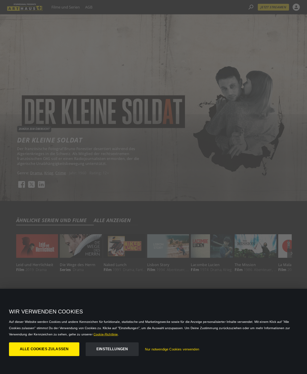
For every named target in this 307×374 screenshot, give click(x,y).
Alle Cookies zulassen (44, 349)
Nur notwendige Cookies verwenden (172, 349)
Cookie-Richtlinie (105, 334)
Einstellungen (112, 349)
